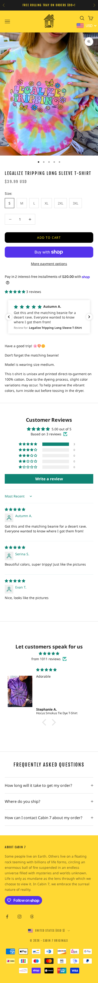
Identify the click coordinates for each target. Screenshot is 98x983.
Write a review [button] (49, 478)
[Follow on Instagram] (19, 916)
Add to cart (49, 237)
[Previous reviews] (9, 317)
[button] (15, 291)
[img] (15, 509)
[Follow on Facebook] (7, 916)
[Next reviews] (89, 317)
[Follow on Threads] (31, 916)
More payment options (49, 263)
